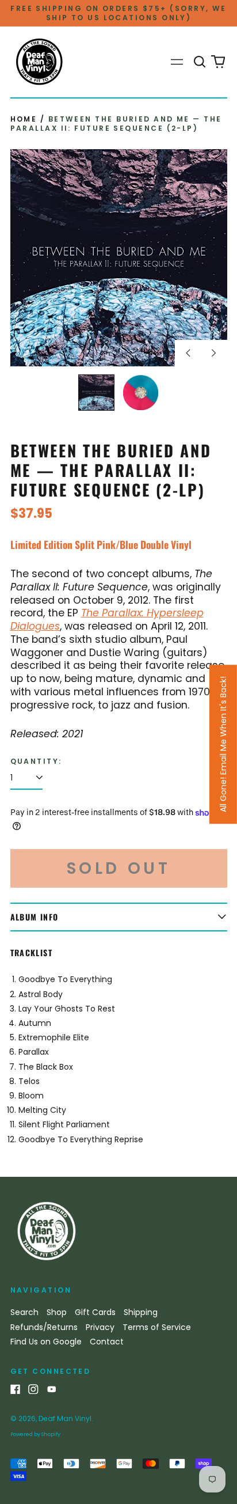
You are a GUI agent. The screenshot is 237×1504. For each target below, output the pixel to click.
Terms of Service (157, 1327)
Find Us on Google (46, 1341)
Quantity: (36, 761)
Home (23, 119)
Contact (107, 1341)
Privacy (100, 1327)
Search (24, 1312)
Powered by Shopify (35, 1434)
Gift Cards (95, 1312)
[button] (200, 62)
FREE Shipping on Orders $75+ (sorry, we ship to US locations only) (118, 12)
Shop (57, 1312)
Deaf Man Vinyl (65, 1418)
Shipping (141, 1312)
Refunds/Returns (44, 1327)
